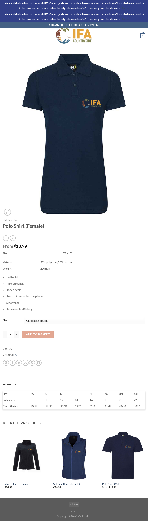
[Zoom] (7, 212)
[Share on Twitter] (19, 363)
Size (5, 320)
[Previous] (3, 463)
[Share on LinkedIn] (39, 363)
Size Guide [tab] (9, 384)
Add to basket (38, 334)
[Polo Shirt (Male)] (122, 456)
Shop (74, 510)
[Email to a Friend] (26, 363)
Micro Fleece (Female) (17, 483)
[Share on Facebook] (13, 363)
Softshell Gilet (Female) (66, 483)
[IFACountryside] (74, 36)
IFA (15, 219)
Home (6, 219)
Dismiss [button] (125, 8)
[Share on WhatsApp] (6, 363)
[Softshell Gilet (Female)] (74, 456)
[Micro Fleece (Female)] (25, 456)
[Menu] (5, 35)
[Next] (145, 463)
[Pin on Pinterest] (32, 363)
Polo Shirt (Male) (111, 483)
